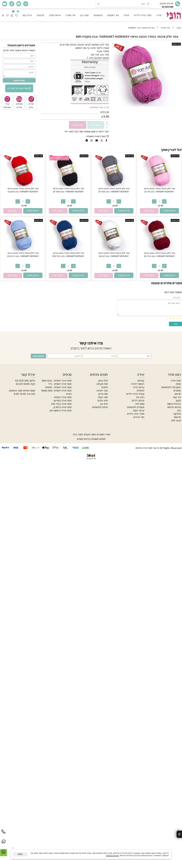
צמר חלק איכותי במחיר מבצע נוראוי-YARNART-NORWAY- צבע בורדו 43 (159, 254)
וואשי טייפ (139, 403)
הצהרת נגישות (174, 403)
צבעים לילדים (138, 400)
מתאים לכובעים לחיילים (59, 158)
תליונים (104, 387)
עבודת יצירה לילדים (135, 393)
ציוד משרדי (70, 15)
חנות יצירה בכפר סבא (61, 403)
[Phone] (3, 834)
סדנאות (177, 417)
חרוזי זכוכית (102, 400)
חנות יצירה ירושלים (63, 397)
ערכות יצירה (138, 387)
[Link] (3, 844)
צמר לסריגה (102, 390)
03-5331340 (22, 380)
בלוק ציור (140, 397)
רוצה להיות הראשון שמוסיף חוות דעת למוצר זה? (86, 131)
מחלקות (177, 413)
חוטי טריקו (103, 393)
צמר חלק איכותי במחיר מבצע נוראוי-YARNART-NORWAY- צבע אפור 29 (114, 190)
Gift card (176, 420)
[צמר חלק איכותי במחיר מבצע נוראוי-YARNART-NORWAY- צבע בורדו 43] (159, 250)
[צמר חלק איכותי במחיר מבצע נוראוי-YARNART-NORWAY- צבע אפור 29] (113, 186)
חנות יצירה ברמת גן (63, 407)
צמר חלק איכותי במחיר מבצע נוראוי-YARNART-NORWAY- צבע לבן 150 (114, 254)
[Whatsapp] (3, 855)
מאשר (20, 854)
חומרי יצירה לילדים (142, 15)
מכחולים (140, 390)
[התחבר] (2, 15)
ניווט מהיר (174, 374)
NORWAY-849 (96, 107)
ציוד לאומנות (113, 15)
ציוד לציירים (138, 417)
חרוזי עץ (104, 403)
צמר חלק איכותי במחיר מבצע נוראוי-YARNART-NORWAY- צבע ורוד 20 (159, 190)
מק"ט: (106, 107)
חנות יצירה (176, 380)
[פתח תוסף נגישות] (179, 834)
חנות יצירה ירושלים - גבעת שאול (56, 380)
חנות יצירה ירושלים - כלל (60, 384)
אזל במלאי (176, 44)
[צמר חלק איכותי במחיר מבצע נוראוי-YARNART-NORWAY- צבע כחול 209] (68, 250)
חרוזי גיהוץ (103, 380)
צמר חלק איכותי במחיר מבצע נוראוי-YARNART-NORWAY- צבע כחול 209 (68, 254)
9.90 (106, 117)
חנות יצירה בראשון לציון (61, 410)
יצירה (159, 15)
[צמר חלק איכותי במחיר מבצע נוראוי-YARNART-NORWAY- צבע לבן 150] (113, 250)
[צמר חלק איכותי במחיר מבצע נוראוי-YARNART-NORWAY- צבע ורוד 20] (159, 186)
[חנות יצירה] (173, 14)
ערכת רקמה (138, 410)
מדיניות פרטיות (174, 407)
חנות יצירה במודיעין (63, 400)
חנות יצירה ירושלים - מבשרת (58, 387)
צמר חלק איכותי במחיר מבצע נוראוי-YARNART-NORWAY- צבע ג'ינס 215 (23, 254)
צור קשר (177, 397)
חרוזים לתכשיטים (100, 407)
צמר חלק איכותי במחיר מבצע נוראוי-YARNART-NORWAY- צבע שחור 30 (68, 190)
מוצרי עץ (84, 15)
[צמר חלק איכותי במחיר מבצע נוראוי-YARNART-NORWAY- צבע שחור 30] (68, 186)
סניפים (178, 393)
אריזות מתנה (55, 15)
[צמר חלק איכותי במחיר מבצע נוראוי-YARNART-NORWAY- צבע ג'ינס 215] (22, 250)
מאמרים (177, 390)
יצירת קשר (27, 15)
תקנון (178, 400)
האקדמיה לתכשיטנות (171, 387)
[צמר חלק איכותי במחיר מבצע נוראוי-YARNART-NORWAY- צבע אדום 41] (22, 186)
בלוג (179, 410)
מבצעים (40, 15)
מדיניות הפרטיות (112, 855)
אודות (178, 384)
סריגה (126, 15)
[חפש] (7, 15)
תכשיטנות (98, 15)
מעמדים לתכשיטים (135, 407)
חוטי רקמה (103, 397)
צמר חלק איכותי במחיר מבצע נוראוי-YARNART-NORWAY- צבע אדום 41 (23, 190)
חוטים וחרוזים (99, 374)
